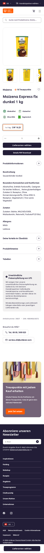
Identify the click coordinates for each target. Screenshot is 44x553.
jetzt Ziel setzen (15, 411)
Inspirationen (8, 459)
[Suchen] (6, 20)
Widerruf (16, 535)
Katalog (6, 464)
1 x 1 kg (13, 127)
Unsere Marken (9, 498)
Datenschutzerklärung (19, 449)
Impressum (7, 535)
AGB (4, 530)
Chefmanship (8, 493)
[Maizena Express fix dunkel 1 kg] (22, 47)
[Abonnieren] (37, 441)
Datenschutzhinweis (15, 530)
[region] (22, 75)
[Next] (38, 75)
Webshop (6, 470)
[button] (38, 89)
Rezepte (6, 476)
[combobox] (22, 20)
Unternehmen (8, 504)
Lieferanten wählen (22, 145)
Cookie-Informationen (32, 530)
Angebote (6, 481)
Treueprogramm (9, 487)
